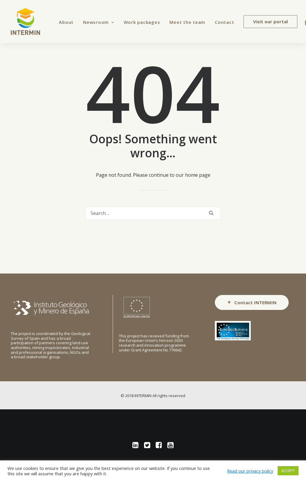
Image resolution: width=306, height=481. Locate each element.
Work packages (142, 22)
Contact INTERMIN (255, 302)
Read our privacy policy (250, 471)
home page (197, 175)
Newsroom (96, 22)
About (66, 22)
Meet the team (187, 22)
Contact (224, 22)
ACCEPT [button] (288, 470)
